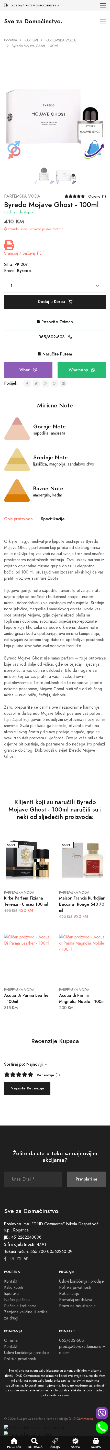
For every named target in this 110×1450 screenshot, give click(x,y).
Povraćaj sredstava (75, 1300)
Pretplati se (86, 1179)
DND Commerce (81, 1418)
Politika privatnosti (75, 1287)
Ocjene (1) (97, 196)
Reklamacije (69, 1293)
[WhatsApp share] (45, 384)
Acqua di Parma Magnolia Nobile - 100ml (82, 998)
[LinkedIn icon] (18, 1259)
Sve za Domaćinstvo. (33, 21)
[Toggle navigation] (103, 5)
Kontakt (11, 1281)
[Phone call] (102, 1427)
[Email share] (64, 384)
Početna (10, 40)
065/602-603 (52, 337)
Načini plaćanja (17, 1300)
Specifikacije (53, 519)
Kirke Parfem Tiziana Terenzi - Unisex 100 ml (26, 901)
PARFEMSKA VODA (61, 40)
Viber (25, 370)
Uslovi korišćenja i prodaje (81, 1281)
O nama (11, 1340)
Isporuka (11, 1293)
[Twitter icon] (26, 1259)
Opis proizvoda (18, 519)
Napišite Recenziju (27, 1088)
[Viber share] (55, 384)
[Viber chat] (102, 1413)
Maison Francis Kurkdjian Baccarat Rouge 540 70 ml (82, 904)
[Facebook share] (27, 384)
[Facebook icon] (5, 1259)
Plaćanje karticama (20, 1306)
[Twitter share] (36, 384)
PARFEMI (31, 40)
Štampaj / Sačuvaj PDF (24, 253)
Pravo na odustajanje (77, 1306)
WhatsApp (79, 370)
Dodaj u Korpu (52, 302)
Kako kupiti (13, 1287)
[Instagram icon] (12, 1259)
